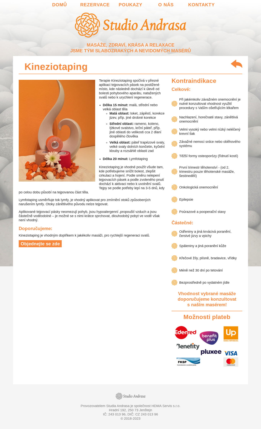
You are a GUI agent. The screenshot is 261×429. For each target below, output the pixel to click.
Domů (59, 4)
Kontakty (201, 4)
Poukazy (130, 4)
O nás (166, 4)
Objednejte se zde (40, 243)
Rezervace (95, 4)
